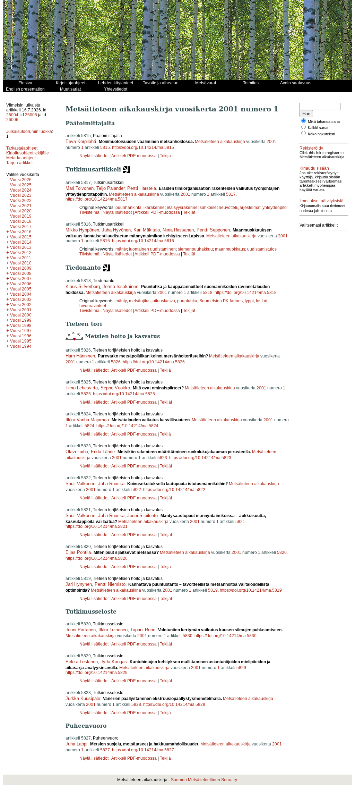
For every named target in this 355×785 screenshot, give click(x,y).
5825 (86, 393)
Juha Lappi (76, 743)
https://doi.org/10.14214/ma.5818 (246, 292)
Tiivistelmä (89, 212)
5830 (187, 635)
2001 (271, 141)
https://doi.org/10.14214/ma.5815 (143, 147)
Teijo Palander (110, 188)
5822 (136, 489)
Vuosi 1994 (21, 346)
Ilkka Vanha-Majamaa (87, 419)
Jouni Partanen (81, 629)
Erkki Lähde (103, 451)
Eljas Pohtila (78, 552)
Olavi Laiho (77, 451)
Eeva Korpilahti (81, 141)
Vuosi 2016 (21, 231)
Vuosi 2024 (21, 190)
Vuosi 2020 (21, 211)
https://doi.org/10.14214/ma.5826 (154, 362)
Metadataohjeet (21, 157)
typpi (249, 300)
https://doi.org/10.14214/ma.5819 (251, 590)
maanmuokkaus (230, 249)
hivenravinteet (92, 305)
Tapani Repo (142, 629)
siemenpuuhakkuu (195, 249)
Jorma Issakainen (120, 286)
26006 (12, 119)
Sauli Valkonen (80, 483)
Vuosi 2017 (21, 226)
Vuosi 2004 (21, 294)
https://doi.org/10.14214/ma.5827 (143, 750)
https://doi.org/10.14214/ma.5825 (124, 393)
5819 (213, 590)
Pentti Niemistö (110, 584)
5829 (241, 667)
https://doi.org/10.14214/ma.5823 (200, 457)
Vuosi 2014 (21, 242)
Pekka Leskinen (82, 661)
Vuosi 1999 (21, 320)
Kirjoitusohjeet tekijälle (27, 153)
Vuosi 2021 (21, 205)
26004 (12, 114)
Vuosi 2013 (21, 247)
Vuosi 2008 (21, 273)
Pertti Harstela (141, 188)
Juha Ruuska (111, 483)
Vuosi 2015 (21, 237)
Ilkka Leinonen (113, 629)
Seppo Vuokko (115, 387)
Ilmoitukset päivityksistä (322, 201)
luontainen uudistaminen (152, 249)
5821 (240, 521)
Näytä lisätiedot (94, 155)
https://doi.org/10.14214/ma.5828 (174, 704)
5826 (116, 362)
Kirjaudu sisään (314, 168)
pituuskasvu (164, 300)
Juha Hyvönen (116, 230)
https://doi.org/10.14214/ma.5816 (143, 240)
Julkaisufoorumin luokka (29, 131)
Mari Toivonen (80, 188)
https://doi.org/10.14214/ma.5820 (97, 558)
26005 (31, 114)
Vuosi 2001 (21, 309)
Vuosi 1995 (21, 341)
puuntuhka (187, 300)
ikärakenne (154, 207)
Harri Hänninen (80, 355)
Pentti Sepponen (213, 230)
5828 (136, 704)
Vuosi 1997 (21, 330)
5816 (105, 240)
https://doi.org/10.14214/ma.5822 (174, 489)
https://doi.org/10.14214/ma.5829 (97, 672)
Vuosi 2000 (21, 315)
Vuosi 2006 (21, 283)
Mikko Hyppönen (82, 230)
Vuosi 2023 (21, 195)
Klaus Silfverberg (83, 286)
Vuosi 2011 (20, 257)
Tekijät (189, 212)
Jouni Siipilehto (142, 515)
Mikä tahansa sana (324, 121)
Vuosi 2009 (21, 268)
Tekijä (165, 155)
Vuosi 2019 (21, 216)
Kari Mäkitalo (146, 230)
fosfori (261, 300)
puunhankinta (128, 207)
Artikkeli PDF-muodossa (134, 155)
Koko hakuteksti (321, 134)
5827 (105, 750)
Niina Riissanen (178, 230)
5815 (105, 147)
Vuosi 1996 (21, 336)
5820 (282, 552)
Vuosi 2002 (21, 304)
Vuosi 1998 (21, 325)
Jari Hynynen (79, 584)
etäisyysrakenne (182, 207)
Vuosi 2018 (21, 221)
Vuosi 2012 (21, 252)
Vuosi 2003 (21, 299)
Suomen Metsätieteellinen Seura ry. (204, 779)
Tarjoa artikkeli (20, 162)
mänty (121, 249)
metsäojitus (139, 300)
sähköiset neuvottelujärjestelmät (230, 207)
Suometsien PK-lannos (221, 300)
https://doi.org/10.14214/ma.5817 (97, 199)
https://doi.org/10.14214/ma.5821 (97, 526)
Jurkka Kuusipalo (83, 698)
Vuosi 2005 (21, 289)
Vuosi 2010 (21, 263)
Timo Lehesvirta (82, 387)
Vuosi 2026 (21, 179)
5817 (231, 194)
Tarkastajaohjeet (21, 148)
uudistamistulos (262, 249)
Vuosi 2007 (21, 278)
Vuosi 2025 (21, 185)
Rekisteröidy (311, 148)
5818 (208, 292)
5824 (89, 425)
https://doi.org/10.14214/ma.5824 (127, 425)
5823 (162, 457)
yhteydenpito (274, 207)
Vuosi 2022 (21, 200)
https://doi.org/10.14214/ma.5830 (225, 635)
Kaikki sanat (318, 128)
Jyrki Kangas (114, 661)
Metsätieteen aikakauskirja (220, 141)
